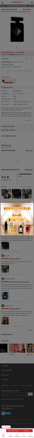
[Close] (32, 202)
